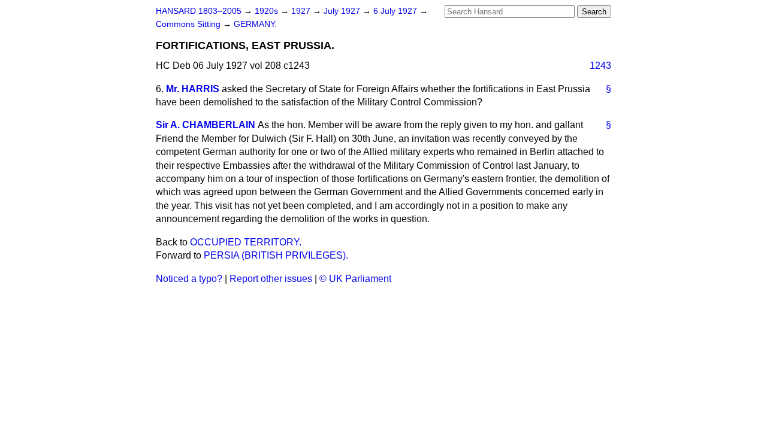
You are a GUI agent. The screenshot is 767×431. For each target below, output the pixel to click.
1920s (267, 11)
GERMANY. (255, 24)
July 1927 (343, 11)
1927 (302, 11)
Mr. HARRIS (192, 89)
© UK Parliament (355, 279)
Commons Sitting (189, 24)
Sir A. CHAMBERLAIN (205, 125)
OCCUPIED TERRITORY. (245, 242)
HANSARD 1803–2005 (198, 11)
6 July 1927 (396, 11)
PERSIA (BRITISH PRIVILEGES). (276, 255)
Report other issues (271, 279)
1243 (600, 65)
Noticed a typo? (189, 279)
